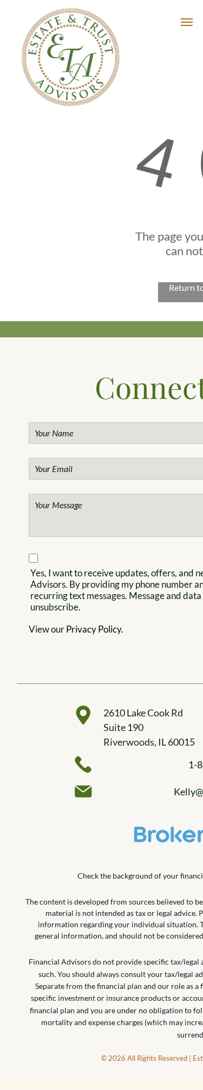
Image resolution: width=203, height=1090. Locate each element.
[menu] (187, 22)
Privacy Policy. (94, 629)
